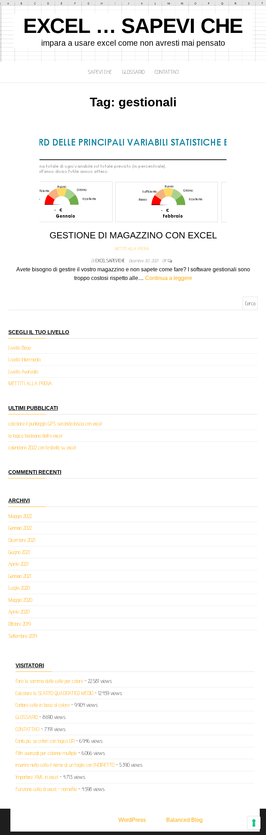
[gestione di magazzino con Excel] (133, 176)
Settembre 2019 (22, 636)
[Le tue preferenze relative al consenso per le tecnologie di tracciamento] (253, 822)
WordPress (132, 820)
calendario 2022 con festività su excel (42, 447)
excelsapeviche (111, 260)
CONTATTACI (167, 72)
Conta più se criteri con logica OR (45, 741)
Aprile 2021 (18, 564)
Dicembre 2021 (21, 540)
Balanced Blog (184, 820)
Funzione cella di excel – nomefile (46, 789)
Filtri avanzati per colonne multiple (46, 753)
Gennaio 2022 (20, 528)
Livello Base (19, 347)
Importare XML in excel (37, 777)
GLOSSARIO (133, 72)
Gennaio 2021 (19, 576)
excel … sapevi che (133, 25)
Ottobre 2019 (19, 624)
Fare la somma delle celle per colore (49, 681)
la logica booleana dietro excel (35, 435)
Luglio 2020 (19, 587)
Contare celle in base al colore (43, 705)
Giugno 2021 (19, 552)
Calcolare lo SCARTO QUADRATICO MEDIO (54, 693)
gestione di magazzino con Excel (133, 235)
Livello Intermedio (24, 359)
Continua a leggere (168, 278)
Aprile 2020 (18, 611)
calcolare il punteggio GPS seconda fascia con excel (55, 423)
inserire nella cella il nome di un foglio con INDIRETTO (65, 765)
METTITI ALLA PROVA (132, 248)
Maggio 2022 (20, 516)
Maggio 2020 (20, 600)
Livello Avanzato (23, 371)
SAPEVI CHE (100, 72)
